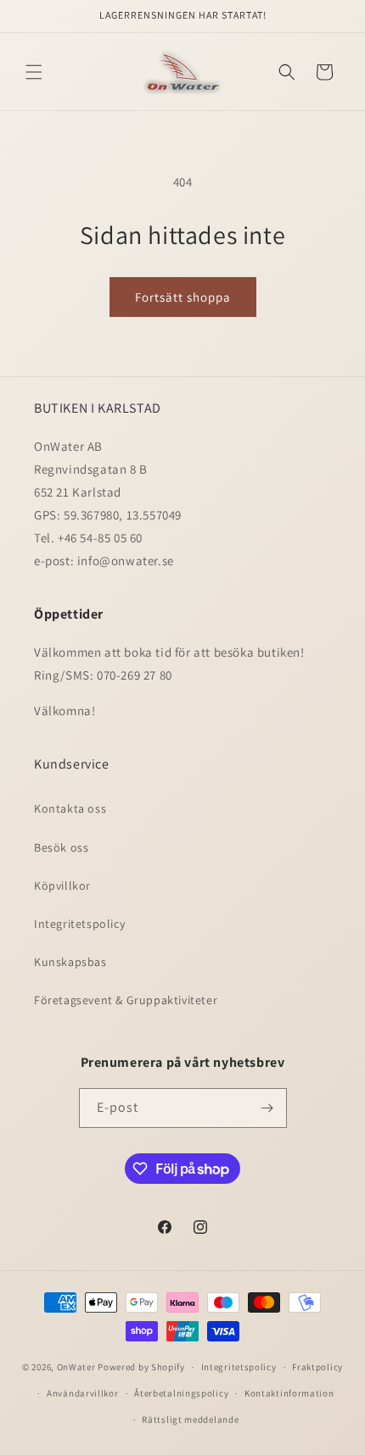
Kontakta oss (70, 808)
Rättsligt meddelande (190, 1419)
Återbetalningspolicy (181, 1393)
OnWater (76, 1367)
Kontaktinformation (289, 1393)
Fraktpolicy (317, 1367)
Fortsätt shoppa (183, 297)
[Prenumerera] (267, 1108)
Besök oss (61, 847)
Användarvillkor (83, 1393)
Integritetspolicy (79, 923)
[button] (34, 72)
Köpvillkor (62, 885)
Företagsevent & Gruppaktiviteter (125, 1000)
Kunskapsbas (70, 961)
